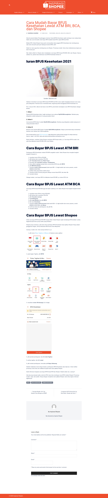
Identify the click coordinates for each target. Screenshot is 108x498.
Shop (93, 12)
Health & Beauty (18, 12)
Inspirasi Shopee (33, 33)
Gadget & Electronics (47, 12)
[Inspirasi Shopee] (54, 5)
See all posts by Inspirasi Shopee (54, 416)
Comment (34, 439)
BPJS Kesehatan (36, 382)
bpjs (28, 382)
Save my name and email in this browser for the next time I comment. (49, 467)
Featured (52, 33)
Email (33, 459)
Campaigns (69, 12)
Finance (60, 12)
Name (33, 453)
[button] (9, 5)
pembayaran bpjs (47, 382)
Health (58, 33)
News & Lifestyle (32, 12)
